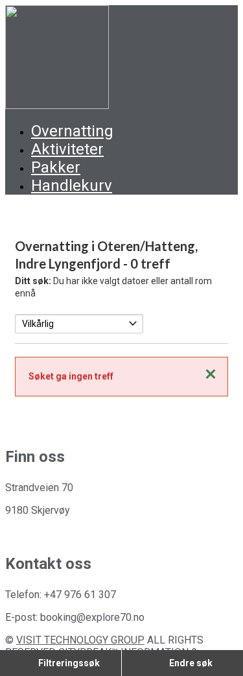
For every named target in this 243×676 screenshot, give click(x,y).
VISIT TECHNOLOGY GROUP (80, 640)
